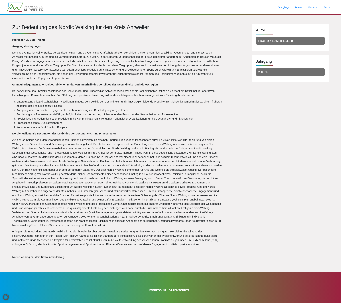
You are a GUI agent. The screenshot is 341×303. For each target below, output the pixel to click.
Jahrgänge (283, 7)
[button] (6, 297)
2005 (261, 72)
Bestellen (313, 7)
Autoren (299, 7)
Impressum (157, 290)
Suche (327, 7)
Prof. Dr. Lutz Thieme (274, 40)
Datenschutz (179, 290)
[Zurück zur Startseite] (25, 6)
